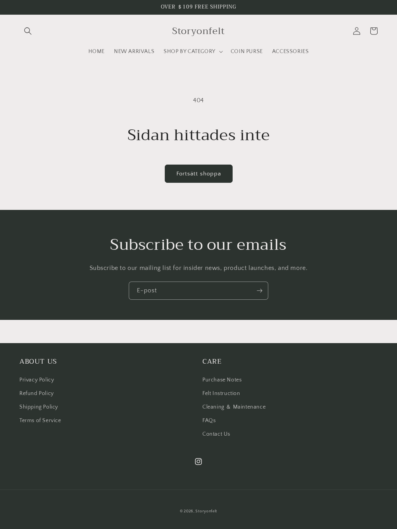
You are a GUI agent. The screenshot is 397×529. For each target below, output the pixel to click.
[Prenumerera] (259, 291)
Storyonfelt (206, 511)
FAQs (209, 420)
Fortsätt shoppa (198, 173)
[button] (27, 31)
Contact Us (216, 434)
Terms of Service (40, 420)
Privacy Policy (36, 380)
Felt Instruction (221, 393)
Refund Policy (36, 393)
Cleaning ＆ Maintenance (234, 407)
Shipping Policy (38, 407)
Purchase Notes (222, 380)
